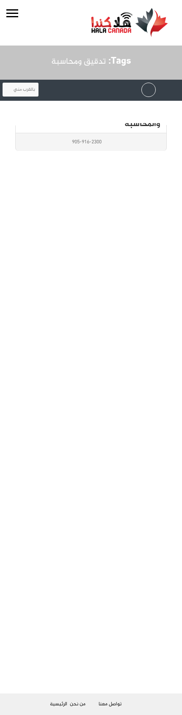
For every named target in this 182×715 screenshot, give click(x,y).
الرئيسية (58, 704)
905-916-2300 (87, 142)
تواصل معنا (110, 704)
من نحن (77, 704)
